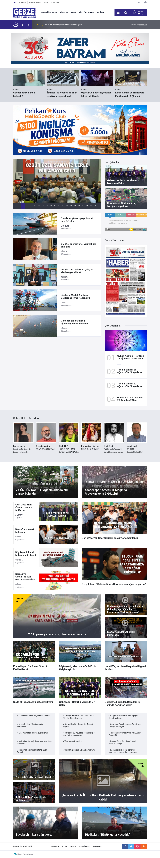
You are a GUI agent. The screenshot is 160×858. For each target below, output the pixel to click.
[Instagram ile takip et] (137, 846)
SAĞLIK (100, 12)
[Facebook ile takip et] (125, 846)
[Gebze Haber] (24, 12)
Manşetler (22, 2)
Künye (64, 846)
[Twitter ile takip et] (131, 846)
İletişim (73, 846)
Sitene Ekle (55, 2)
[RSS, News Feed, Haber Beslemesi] (143, 846)
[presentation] (22, 24)
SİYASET (64, 12)
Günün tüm (138, 25)
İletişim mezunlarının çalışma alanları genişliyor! (65, 25)
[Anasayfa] (14, 2)
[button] (19, 206)
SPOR (73, 12)
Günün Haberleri (35, 2)
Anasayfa (55, 846)
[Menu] (118, 12)
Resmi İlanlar (49, 12)
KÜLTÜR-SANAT (86, 12)
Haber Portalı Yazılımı (26, 854)
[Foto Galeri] (145, 2)
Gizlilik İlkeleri (84, 846)
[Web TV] (139, 2)
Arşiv (46, 2)
